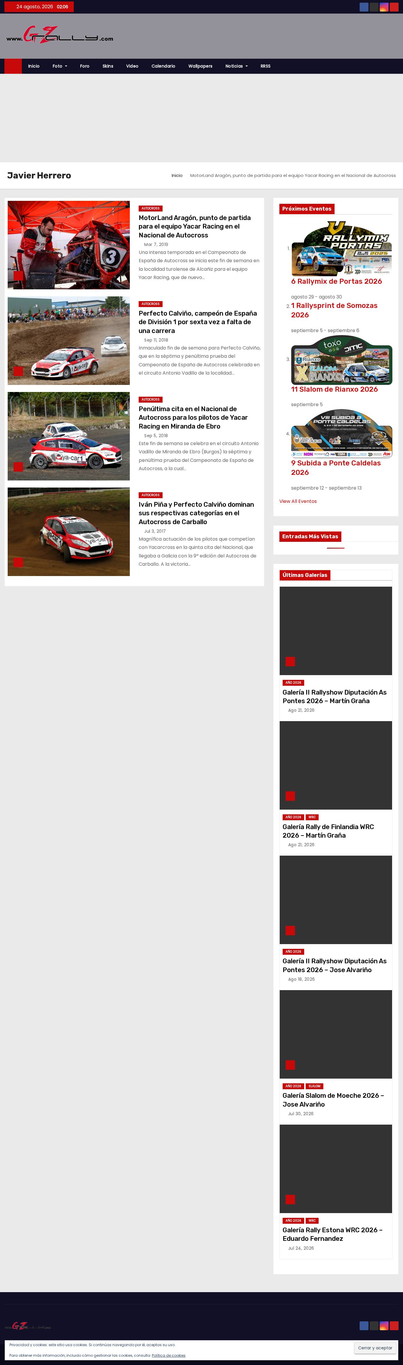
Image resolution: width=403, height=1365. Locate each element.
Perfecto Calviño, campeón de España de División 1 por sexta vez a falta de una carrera (198, 322)
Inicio (34, 66)
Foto (58, 66)
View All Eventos (298, 501)
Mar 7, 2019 (156, 244)
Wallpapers (201, 66)
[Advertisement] (201, 118)
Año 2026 (293, 682)
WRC (312, 817)
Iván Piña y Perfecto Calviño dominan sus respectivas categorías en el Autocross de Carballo (196, 513)
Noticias (235, 66)
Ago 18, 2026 (301, 979)
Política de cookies (169, 1355)
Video (132, 66)
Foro (85, 66)
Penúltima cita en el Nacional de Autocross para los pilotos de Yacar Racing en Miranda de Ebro (193, 417)
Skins (108, 66)
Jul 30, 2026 (301, 1114)
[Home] (13, 66)
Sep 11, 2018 (156, 340)
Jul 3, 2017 (155, 531)
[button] (397, 66)
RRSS (266, 66)
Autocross (151, 208)
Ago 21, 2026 (301, 710)
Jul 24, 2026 (301, 1248)
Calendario (164, 66)
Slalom (314, 1086)
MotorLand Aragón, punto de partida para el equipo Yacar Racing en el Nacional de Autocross (195, 226)
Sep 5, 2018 (156, 436)
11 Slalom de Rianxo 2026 (334, 389)
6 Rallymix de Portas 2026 (336, 281)
